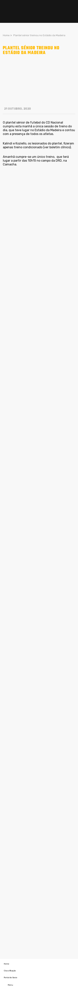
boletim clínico (59, 147)
